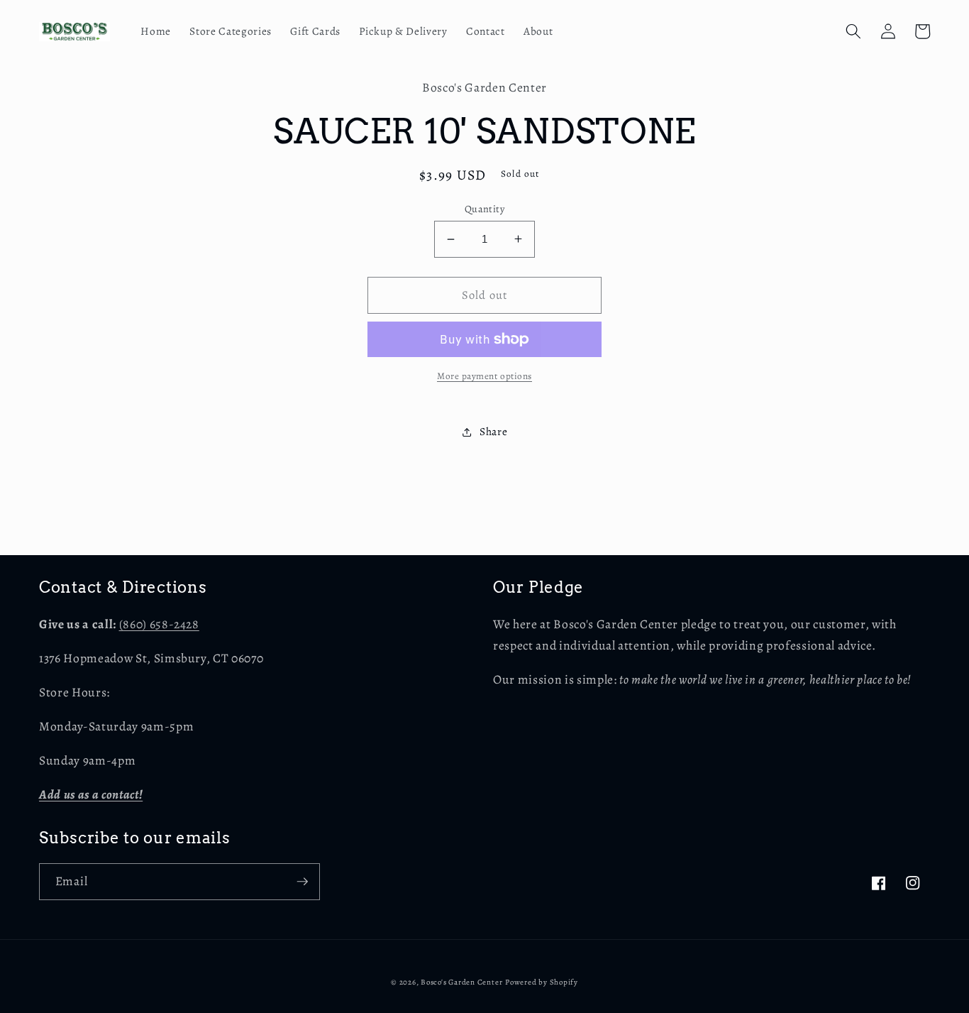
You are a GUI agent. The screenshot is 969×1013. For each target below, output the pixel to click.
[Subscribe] (302, 881)
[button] (853, 31)
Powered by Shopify (541, 982)
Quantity (485, 209)
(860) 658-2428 (159, 624)
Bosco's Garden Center (461, 982)
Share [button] (493, 431)
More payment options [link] (484, 376)
